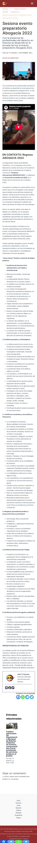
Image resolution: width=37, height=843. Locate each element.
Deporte (18, 808)
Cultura (18, 810)
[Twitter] (13, 688)
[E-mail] (6, 688)
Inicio (18, 800)
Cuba (19, 204)
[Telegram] (27, 697)
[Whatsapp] (23, 697)
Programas (18, 815)
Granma (18, 803)
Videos (18, 818)
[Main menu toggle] (32, 3)
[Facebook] (10, 688)
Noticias (18, 813)
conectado (22, 776)
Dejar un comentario (10, 58)
